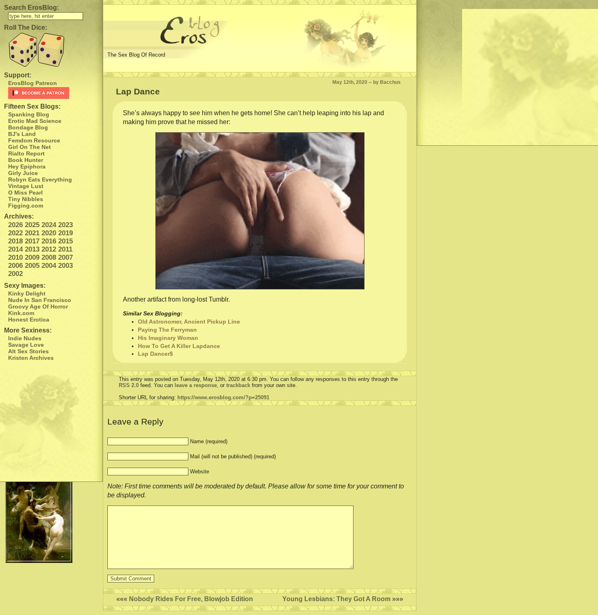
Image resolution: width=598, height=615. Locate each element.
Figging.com (25, 205)
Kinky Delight (27, 293)
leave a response (196, 385)
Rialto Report (26, 153)
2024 (48, 225)
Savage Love (26, 344)
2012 (48, 249)
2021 (32, 233)
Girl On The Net (29, 147)
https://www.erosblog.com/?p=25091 (223, 397)
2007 (65, 257)
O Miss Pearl (25, 192)
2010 (15, 257)
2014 (15, 249)
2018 (15, 241)
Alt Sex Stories (28, 351)
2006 (15, 265)
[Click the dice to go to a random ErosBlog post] (51, 50)
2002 (15, 274)
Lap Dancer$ (155, 353)
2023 (65, 225)
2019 (65, 233)
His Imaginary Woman (168, 338)
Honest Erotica (28, 319)
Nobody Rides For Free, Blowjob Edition (191, 598)
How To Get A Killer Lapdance (179, 346)
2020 (48, 233)
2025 (32, 225)
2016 (48, 241)
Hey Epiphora (27, 166)
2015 (65, 241)
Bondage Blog (28, 127)
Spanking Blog (28, 114)
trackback (238, 385)
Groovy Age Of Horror (38, 306)
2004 (48, 265)
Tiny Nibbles (25, 199)
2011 (65, 249)
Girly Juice (23, 173)
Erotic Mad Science (34, 121)
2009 (32, 257)
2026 (15, 225)
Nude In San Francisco (39, 300)
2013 (32, 249)
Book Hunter (25, 160)
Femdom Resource (34, 140)
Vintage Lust (26, 186)
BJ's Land (22, 134)
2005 (32, 265)
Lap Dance (138, 91)
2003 (65, 265)
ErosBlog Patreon (32, 83)
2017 (32, 241)
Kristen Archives (31, 358)
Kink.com (21, 313)
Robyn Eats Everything (40, 179)
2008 (48, 257)
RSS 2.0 (129, 385)
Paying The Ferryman (167, 329)
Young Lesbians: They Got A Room (336, 598)
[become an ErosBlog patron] (53, 93)
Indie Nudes (24, 338)
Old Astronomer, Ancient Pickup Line (189, 321)
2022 (15, 233)
